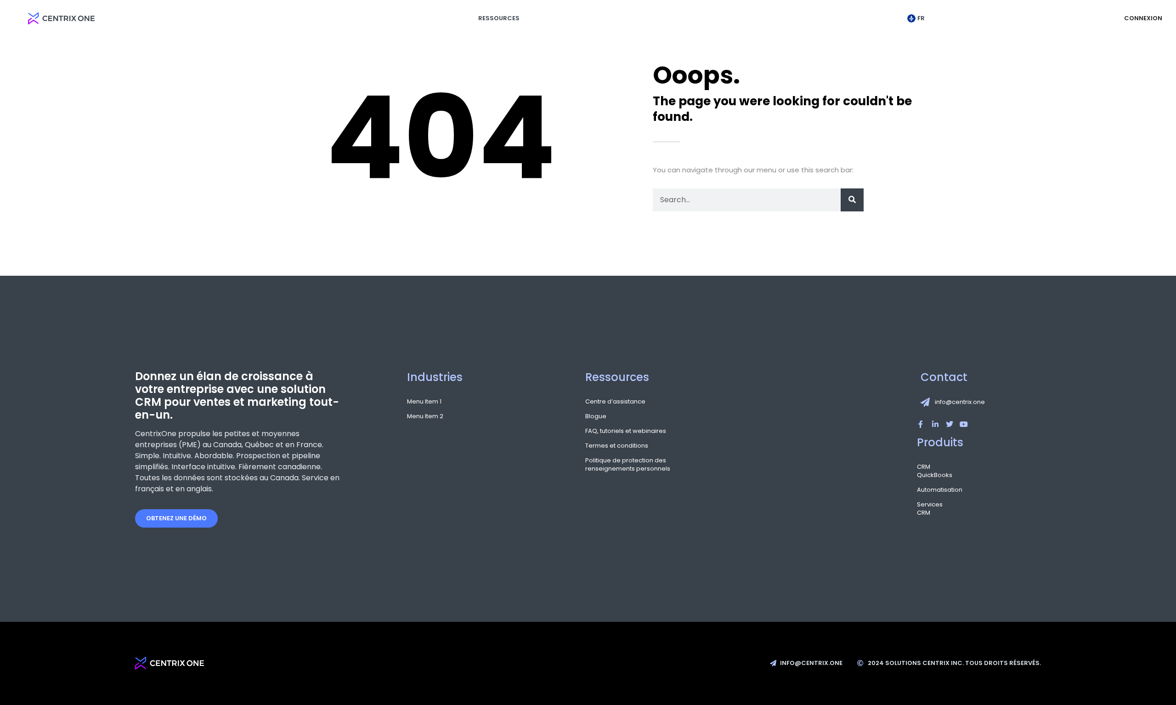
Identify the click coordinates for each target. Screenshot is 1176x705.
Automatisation (931, 490)
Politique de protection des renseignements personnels (627, 464)
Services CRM (930, 508)
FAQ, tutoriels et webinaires (625, 431)
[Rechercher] (852, 199)
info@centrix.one (960, 402)
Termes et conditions (616, 446)
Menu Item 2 (425, 416)
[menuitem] (918, 18)
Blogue (595, 416)
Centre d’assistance (615, 402)
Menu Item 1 (424, 402)
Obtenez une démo (176, 518)
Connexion (1143, 18)
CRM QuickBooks (931, 471)
